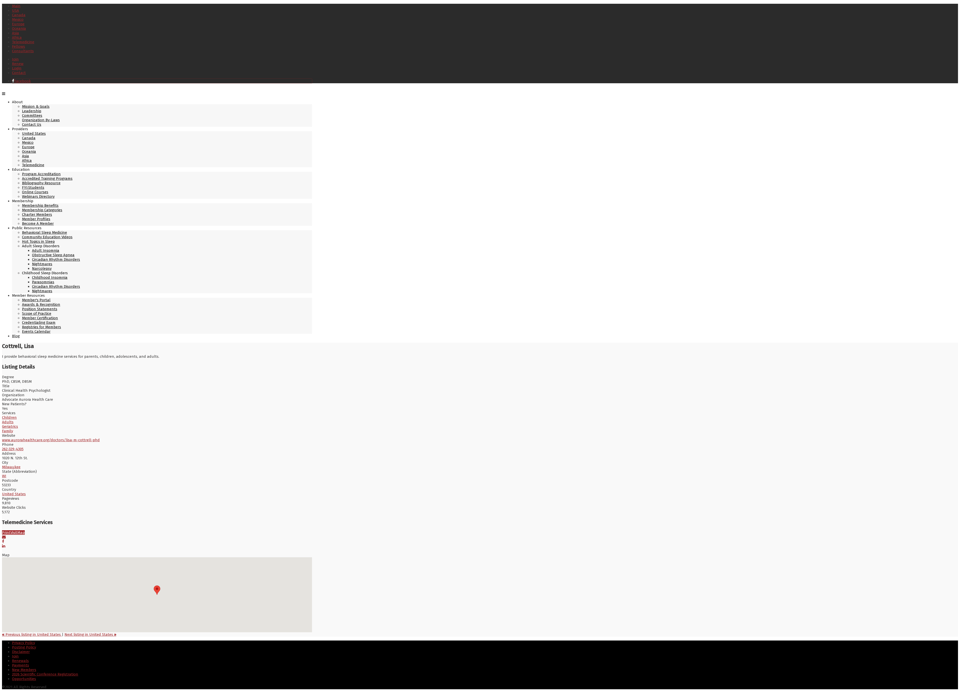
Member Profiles (36, 219)
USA (15, 10)
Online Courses (35, 192)
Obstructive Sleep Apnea (53, 255)
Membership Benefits (40, 205)
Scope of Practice (36, 313)
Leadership (31, 111)
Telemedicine (23, 42)
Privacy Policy (23, 642)
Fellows (18, 46)
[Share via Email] (4, 537)
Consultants (23, 51)
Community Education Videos (47, 237)
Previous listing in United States (32, 634)
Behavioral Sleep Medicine (44, 232)
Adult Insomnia (45, 250)
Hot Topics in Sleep (38, 241)
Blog (16, 336)
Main (16, 6)
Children (9, 417)
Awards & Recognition (41, 304)
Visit (13, 532)
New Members (24, 670)
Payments (20, 665)
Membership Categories (42, 210)
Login (17, 68)
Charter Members (37, 214)
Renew (18, 64)
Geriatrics (10, 426)
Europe (18, 24)
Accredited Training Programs (47, 178)
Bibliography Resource (41, 183)
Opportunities (24, 678)
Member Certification (40, 318)
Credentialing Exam (39, 322)
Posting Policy (24, 647)
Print (6, 532)
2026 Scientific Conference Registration (45, 674)
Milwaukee (11, 467)
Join (15, 59)
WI (4, 476)
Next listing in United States (90, 634)
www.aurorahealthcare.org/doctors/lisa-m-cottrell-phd (51, 440)
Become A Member (38, 223)
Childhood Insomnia (50, 277)
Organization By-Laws (41, 120)
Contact (19, 72)
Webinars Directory (38, 196)
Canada (19, 15)
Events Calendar (36, 331)
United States (34, 133)
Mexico (18, 19)
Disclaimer (21, 652)
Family (7, 431)
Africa (17, 37)
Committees (32, 115)
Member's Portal (36, 300)
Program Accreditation (41, 174)
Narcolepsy (42, 268)
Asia (15, 33)
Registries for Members (41, 327)
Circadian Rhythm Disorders (56, 259)
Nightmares (42, 264)
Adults (8, 422)
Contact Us (31, 124)
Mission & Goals (36, 106)
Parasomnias (43, 282)
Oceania (19, 28)
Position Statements (39, 309)
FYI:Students (33, 187)
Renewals (20, 660)
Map (21, 532)
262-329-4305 (13, 449)
